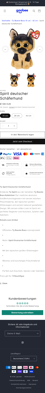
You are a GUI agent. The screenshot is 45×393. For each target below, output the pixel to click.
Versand (12, 107)
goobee (19, 376)
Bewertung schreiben (22, 312)
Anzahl (2, 121)
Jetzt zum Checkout (22, 141)
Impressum (32, 384)
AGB (28, 380)
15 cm (5, 116)
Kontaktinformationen (18, 384)
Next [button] (39, 49)
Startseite (6, 21)
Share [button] (4, 283)
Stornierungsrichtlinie (23, 388)
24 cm (17, 116)
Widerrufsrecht (29, 376)
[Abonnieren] (37, 333)
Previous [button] (5, 49)
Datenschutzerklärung (17, 380)
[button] (4, 11)
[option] (22, 49)
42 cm (30, 116)
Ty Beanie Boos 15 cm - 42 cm (25, 21)
